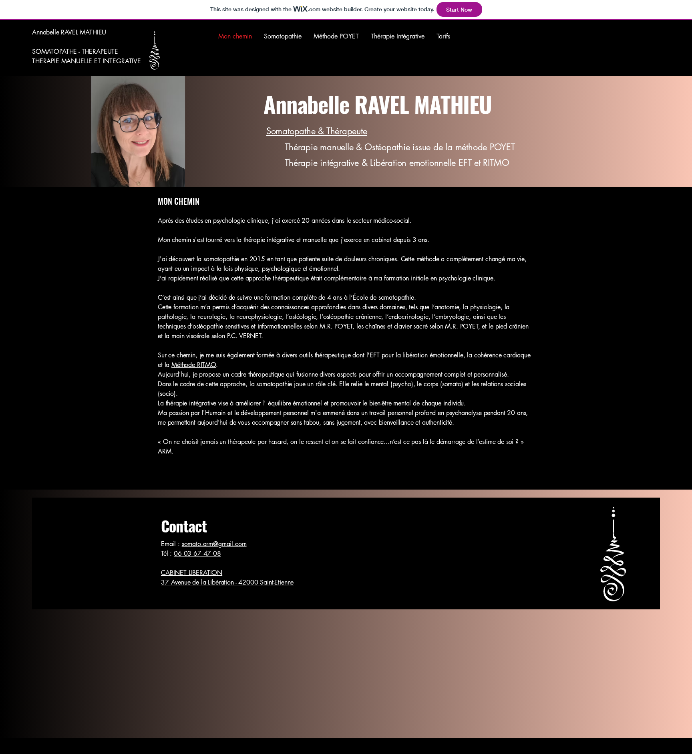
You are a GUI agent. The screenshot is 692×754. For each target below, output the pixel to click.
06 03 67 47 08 (197, 553)
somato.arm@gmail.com (214, 544)
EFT (375, 355)
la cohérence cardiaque (498, 355)
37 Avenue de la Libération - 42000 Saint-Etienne (227, 582)
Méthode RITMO (193, 365)
